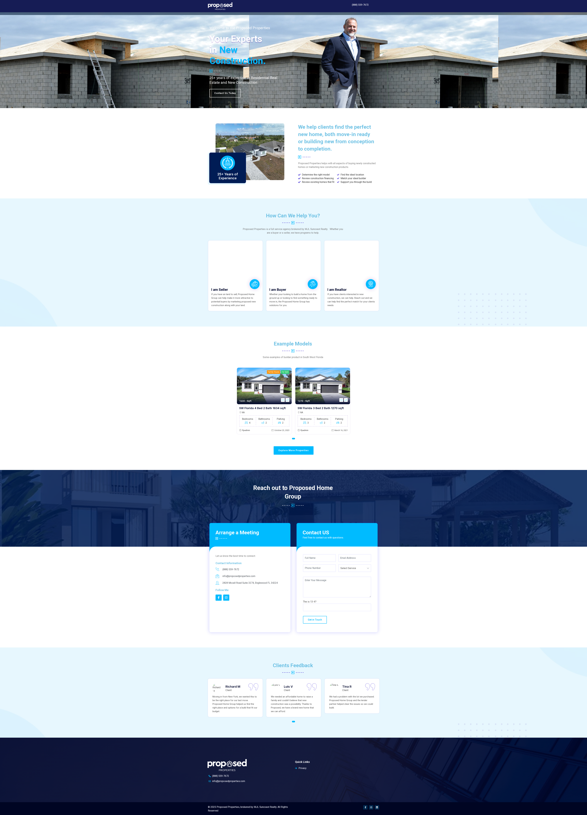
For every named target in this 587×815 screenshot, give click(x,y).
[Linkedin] (377, 807)
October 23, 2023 (281, 430)
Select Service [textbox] (348, 568)
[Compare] (287, 400)
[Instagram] (371, 807)
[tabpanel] (264, 401)
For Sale (285, 372)
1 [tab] (293, 438)
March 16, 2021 (341, 430)
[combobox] (354, 568)
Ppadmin (246, 430)
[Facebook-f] (365, 807)
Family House (273, 372)
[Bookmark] (283, 400)
